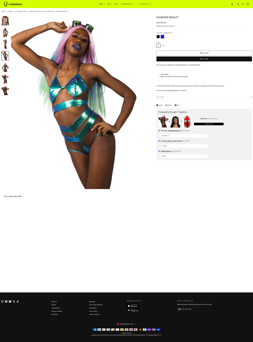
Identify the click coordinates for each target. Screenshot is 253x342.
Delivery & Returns (56, 311)
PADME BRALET (166, 151)
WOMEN (101, 4)
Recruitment (92, 308)
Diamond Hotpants (172, 90)
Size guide (160, 97)
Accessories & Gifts (126, 4)
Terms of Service (94, 314)
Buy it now (204, 59)
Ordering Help (55, 308)
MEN (108, 4)
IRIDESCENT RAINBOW (166, 36)
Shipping (158, 26)
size (158, 42)
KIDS (115, 4)
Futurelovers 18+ (144, 4)
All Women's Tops (21, 11)
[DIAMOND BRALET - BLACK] (2, 287)
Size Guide (54, 314)
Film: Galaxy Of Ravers (95, 305)
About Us (54, 301)
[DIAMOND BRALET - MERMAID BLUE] (5, 287)
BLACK (158, 36)
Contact (53, 305)
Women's (10, 11)
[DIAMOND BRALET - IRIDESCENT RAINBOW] (7, 287)
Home (3, 11)
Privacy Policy (93, 311)
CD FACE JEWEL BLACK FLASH (171, 141)
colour (164, 33)
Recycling (92, 301)
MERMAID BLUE (162, 36)
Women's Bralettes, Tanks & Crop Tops (41, 11)
